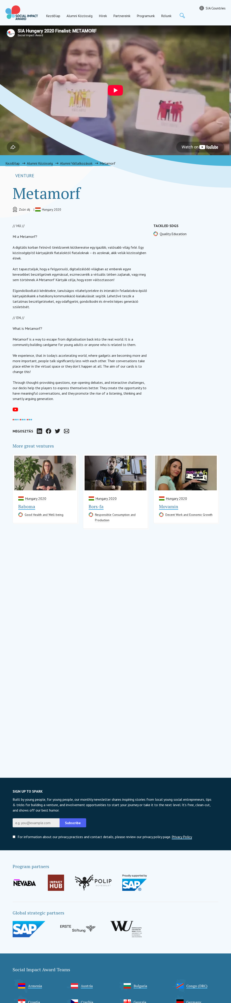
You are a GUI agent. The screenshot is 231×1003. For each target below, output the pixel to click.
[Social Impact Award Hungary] (21, 12)
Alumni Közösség (79, 16)
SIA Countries (216, 8)
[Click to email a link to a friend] (66, 431)
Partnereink (121, 16)
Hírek (103, 16)
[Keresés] (182, 15)
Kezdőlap (53, 16)
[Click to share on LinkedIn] (39, 431)
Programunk (146, 16)
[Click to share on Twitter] (57, 431)
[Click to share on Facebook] (48, 431)
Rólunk (166, 16)
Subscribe (73, 823)
